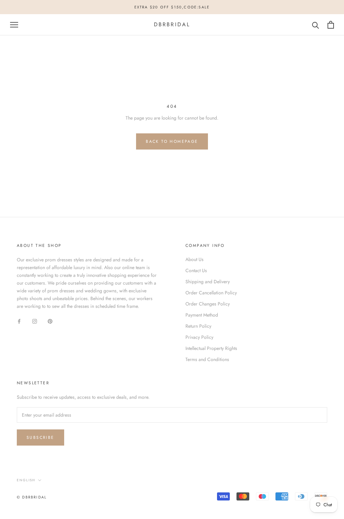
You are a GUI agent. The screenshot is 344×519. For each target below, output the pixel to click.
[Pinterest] (50, 321)
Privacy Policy (199, 337)
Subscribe (40, 437)
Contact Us (196, 270)
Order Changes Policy (207, 303)
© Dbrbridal (32, 497)
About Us (194, 259)
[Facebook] (19, 321)
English (26, 480)
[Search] (315, 24)
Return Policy (198, 326)
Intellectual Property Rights (211, 348)
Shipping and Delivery (207, 281)
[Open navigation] (14, 25)
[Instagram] (34, 321)
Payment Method (201, 315)
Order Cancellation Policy (211, 292)
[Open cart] (331, 25)
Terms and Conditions (207, 359)
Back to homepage (172, 141)
